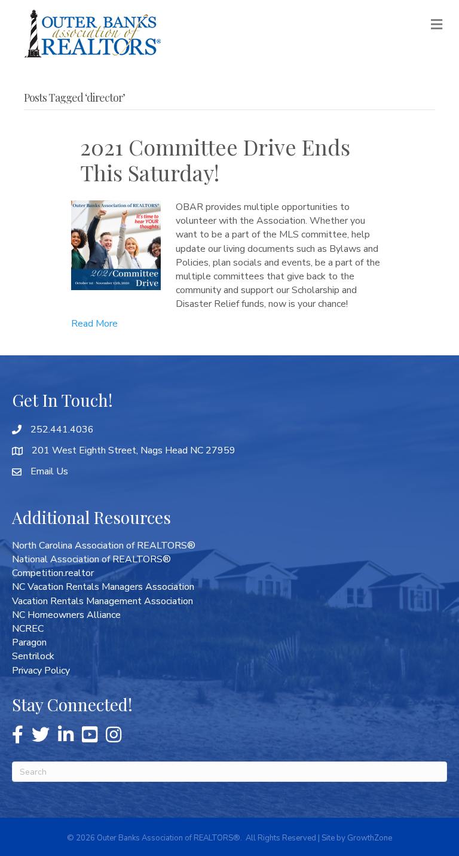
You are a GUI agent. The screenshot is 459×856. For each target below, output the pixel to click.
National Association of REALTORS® (91, 559)
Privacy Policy (41, 670)
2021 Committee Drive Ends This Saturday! (215, 159)
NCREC (28, 628)
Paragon (29, 642)
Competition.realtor (53, 573)
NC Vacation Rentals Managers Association (103, 586)
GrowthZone (369, 838)
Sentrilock (33, 656)
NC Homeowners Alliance (66, 615)
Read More (94, 323)
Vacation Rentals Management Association (102, 601)
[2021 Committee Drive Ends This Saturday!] (116, 244)
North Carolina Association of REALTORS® (103, 545)
